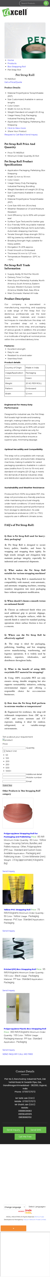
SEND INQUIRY (10, 1054)
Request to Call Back (14, 134)
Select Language (36, 1207)
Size (9, 192)
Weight (11, 189)
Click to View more (17, 128)
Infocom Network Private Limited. (34, 1219)
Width (10, 176)
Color (10, 180)
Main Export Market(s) (18, 280)
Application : (15, 1042)
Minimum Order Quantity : (18, 840)
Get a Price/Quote (13, 82)
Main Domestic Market (19, 293)
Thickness (12, 253)
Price (10, 152)
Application (13, 170)
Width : (30, 856)
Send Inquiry (31, 134)
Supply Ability (14, 274)
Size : (25, 919)
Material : (11, 919)
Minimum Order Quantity (20, 156)
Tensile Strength (15, 234)
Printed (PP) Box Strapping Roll (20, 969)
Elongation (13, 247)
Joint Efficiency (15, 215)
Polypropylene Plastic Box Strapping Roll (25, 1028)
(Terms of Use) (39, 1217)
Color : (39, 840)
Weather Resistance (17, 209)
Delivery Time (14, 277)
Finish (10, 250)
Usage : (30, 916)
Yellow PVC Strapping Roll (17, 909)
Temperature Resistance (20, 256)
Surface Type (14, 221)
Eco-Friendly (14, 224)
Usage (11, 183)
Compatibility (14, 228)
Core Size (12, 205)
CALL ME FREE (25, 1054)
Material (12, 199)
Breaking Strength (17, 240)
